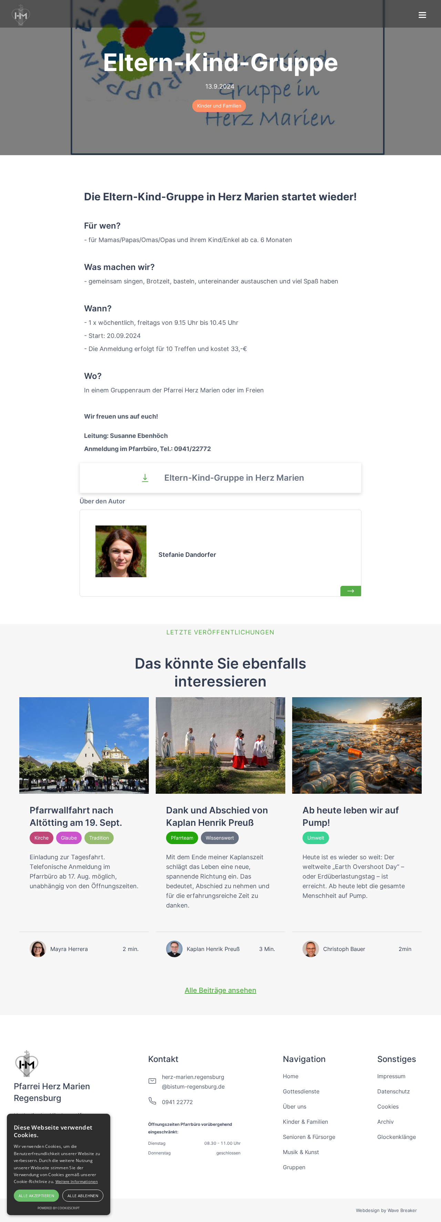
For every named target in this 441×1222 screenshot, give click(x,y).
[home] (21, 13)
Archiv (385, 1121)
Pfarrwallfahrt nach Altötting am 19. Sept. (76, 816)
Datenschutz (393, 1091)
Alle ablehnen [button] (83, 1195)
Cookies (388, 1106)
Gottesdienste (301, 1091)
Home (290, 1076)
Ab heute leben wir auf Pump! (350, 816)
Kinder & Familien (305, 1121)
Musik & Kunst (301, 1152)
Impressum (391, 1076)
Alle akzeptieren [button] (36, 1195)
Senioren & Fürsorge (309, 1136)
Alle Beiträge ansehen (220, 990)
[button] (422, 15)
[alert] (58, 1164)
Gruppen (294, 1167)
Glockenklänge (396, 1136)
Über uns (294, 1106)
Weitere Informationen (76, 1181)
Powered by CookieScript (59, 1208)
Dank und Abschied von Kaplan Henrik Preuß (217, 816)
